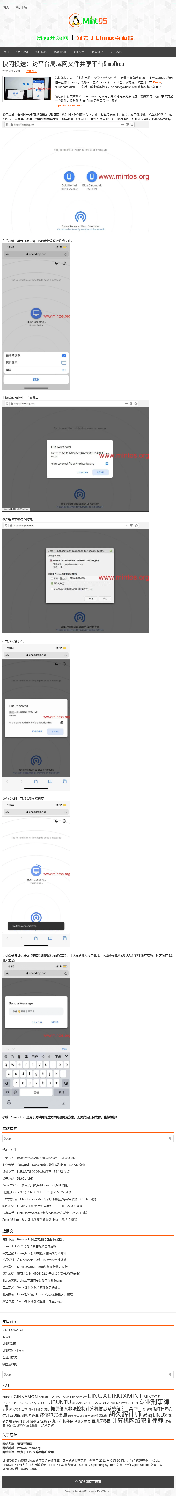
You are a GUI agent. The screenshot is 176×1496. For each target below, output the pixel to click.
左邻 (24, 1409)
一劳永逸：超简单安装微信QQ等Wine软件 (30, 1158)
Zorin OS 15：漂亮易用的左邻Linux (25, 1185)
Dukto (157, 82)
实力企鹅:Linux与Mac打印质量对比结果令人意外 (34, 1253)
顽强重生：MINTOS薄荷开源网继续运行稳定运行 (35, 1267)
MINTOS (152, 1396)
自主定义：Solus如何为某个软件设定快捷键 (31, 1287)
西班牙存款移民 (61, 1421)
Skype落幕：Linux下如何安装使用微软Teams (32, 1280)
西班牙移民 (101, 1421)
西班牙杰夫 (9, 1357)
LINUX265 (9, 1343)
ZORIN (133, 1403)
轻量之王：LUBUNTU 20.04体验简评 (26, 1171)
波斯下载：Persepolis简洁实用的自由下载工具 (33, 1239)
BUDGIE (7, 1397)
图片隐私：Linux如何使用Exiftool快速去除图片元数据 (37, 1294)
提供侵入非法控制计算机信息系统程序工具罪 (94, 1408)
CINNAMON (26, 1396)
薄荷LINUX (155, 1415)
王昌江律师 (145, 1409)
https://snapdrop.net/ (68, 105)
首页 (6, 7)
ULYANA (77, 1403)
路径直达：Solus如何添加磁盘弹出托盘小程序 (32, 1301)
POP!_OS (9, 1403)
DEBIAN (43, 1397)
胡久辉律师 (125, 1414)
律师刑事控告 (35, 1409)
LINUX (97, 1396)
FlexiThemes (104, 1491)
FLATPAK (55, 1397)
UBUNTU (59, 1402)
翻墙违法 (73, 1415)
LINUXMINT (125, 1396)
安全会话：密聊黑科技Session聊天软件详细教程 (34, 1165)
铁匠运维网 (9, 1364)
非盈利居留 (46, 1425)
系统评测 (60, 51)
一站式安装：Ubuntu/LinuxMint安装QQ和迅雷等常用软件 (40, 1199)
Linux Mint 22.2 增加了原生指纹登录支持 (29, 1246)
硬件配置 (79, 51)
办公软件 (14, 1409)
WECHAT (104, 1403)
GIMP (66, 1397)
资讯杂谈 (22, 51)
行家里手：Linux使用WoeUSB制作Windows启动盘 (35, 1213)
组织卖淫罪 (30, 1416)
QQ (34, 1403)
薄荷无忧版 (38, 1421)
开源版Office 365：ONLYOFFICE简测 (27, 1192)
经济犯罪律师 (53, 1415)
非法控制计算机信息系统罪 (22, 1425)
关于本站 (21, 7)
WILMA (115, 1403)
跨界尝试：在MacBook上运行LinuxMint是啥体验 (34, 1260)
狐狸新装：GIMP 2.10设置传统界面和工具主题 (33, 1206)
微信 (47, 1409)
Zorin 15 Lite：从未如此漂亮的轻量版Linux (30, 1219)
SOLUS (42, 1403)
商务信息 (97, 51)
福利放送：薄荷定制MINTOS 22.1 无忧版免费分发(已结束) (41, 1273)
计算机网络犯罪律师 (137, 1421)
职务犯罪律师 (99, 1416)
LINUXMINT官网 (13, 1350)
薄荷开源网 (21, 1421)
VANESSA (91, 1403)
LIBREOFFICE (78, 1397)
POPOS (24, 1403)
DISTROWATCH (13, 1330)
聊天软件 (85, 1416)
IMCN (6, 1336)
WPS (124, 1403)
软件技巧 (41, 51)
